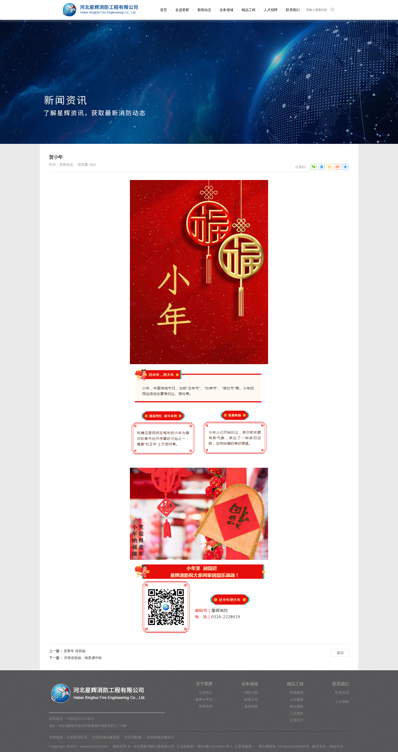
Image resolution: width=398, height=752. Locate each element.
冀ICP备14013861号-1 (215, 746)
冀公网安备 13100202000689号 (284, 746)
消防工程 (251, 692)
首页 (163, 10)
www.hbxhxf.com (94, 746)
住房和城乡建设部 (106, 737)
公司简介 (206, 692)
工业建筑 (297, 713)
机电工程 (251, 699)
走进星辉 (182, 10)
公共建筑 (297, 699)
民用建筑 (297, 692)
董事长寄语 (204, 699)
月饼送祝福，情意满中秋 (83, 657)
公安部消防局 (76, 737)
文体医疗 (297, 720)
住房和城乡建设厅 (160, 737)
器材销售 (251, 706)
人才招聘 (271, 10)
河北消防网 (133, 737)
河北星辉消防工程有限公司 (154, 746)
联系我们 (293, 10)
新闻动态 (204, 10)
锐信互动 (336, 746)
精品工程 (248, 10)
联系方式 (342, 692)
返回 (340, 652)
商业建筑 (297, 706)
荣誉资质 (206, 706)
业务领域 (226, 10)
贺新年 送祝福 (74, 650)
